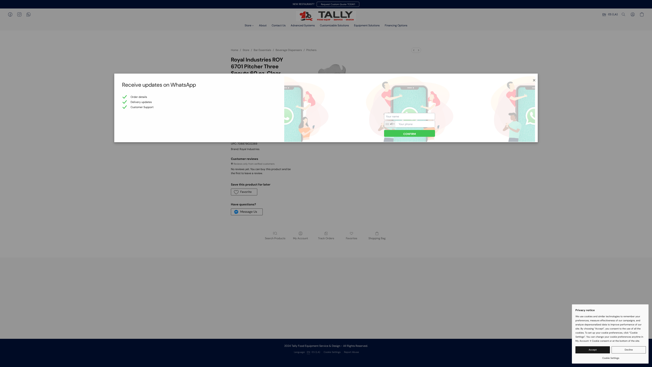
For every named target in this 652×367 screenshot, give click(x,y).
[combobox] (389, 124)
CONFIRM (409, 134)
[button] (592, 349)
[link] (610, 356)
